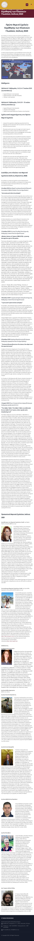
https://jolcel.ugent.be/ (12, 641)
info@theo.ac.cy (15, 929)
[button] (27, 4)
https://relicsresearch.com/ (8, 636)
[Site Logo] (4, 5)
